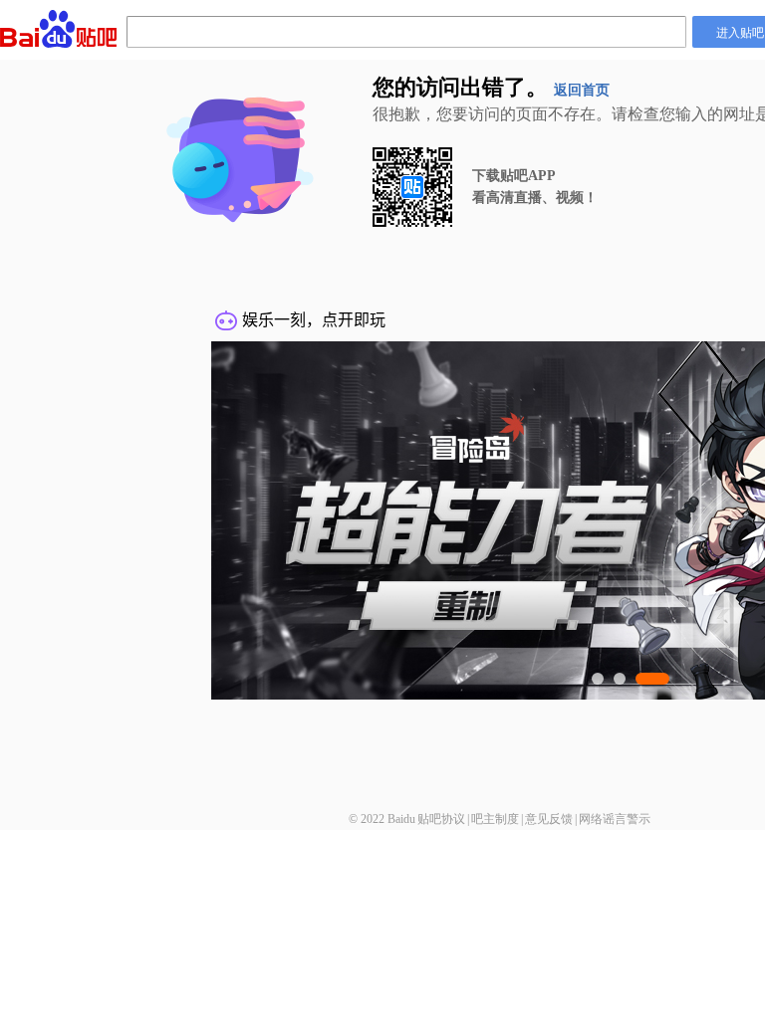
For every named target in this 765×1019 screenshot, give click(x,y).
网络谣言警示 (614, 819)
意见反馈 (549, 819)
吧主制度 (495, 819)
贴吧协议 (441, 819)
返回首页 (582, 90)
